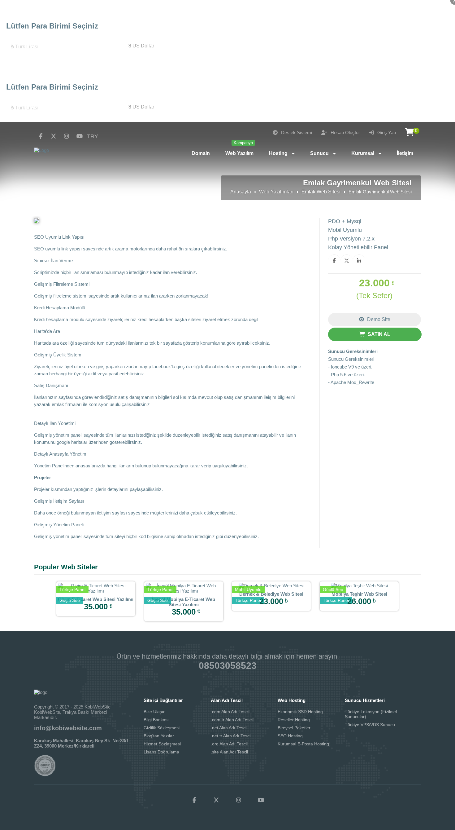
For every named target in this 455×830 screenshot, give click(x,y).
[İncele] (85, 612)
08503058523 (228, 665)
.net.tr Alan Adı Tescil (231, 735)
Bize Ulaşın (155, 711)
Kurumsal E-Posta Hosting (303, 743)
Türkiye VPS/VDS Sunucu (370, 724)
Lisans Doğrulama (161, 751)
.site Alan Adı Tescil (229, 751)
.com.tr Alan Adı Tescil (232, 719)
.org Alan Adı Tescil (229, 743)
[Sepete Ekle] (105, 612)
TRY (92, 136)
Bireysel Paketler (294, 727)
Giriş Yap (386, 132)
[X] (53, 136)
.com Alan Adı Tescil (230, 711)
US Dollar (141, 45)
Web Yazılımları (276, 191)
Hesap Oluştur (344, 132)
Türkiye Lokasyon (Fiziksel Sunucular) (371, 714)
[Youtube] (79, 136)
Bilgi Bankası (156, 719)
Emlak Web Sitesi (320, 191)
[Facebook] (40, 136)
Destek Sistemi (296, 132)
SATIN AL (378, 334)
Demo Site (378, 319)
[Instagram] (66, 136)
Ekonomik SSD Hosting (300, 711)
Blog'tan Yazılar (159, 735)
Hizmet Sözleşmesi (162, 743)
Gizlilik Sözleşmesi (162, 727)
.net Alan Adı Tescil (229, 727)
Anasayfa (240, 191)
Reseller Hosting (294, 719)
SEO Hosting (290, 735)
